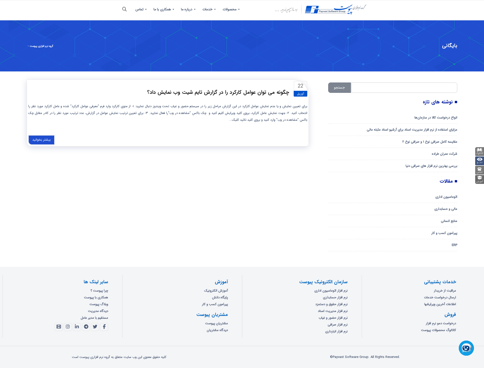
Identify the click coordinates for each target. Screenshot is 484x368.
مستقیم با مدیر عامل (94, 317)
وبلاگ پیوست (98, 304)
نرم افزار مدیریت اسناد (333, 311)
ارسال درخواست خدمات (440, 297)
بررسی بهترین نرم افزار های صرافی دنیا (431, 166)
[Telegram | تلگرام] (86, 327)
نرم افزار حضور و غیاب (333, 317)
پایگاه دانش (220, 297)
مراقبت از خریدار (445, 290)
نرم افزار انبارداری (336, 331)
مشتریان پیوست (216, 323)
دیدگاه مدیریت (98, 311)
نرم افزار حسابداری (335, 297)
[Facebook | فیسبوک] (104, 327)
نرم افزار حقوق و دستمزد (331, 304)
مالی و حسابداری (445, 209)
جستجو (339, 87)
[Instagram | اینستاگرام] (68, 327)
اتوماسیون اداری (446, 196)
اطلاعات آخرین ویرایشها (440, 304)
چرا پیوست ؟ (99, 290)
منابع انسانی (449, 221)
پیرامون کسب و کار (444, 233)
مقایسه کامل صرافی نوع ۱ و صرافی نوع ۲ (429, 141)
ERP (454, 245)
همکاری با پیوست (96, 297)
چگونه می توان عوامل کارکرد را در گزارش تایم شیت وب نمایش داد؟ (218, 92)
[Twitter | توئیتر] (95, 327)
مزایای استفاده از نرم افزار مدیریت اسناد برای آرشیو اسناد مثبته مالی (412, 129)
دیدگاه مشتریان (217, 330)
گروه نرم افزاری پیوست (41, 46)
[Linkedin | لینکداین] (77, 327)
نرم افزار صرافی (338, 324)
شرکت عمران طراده (444, 153)
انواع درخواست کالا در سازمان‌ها (435, 117)
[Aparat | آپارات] (59, 327)
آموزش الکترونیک (216, 290)
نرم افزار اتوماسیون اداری (331, 290)
